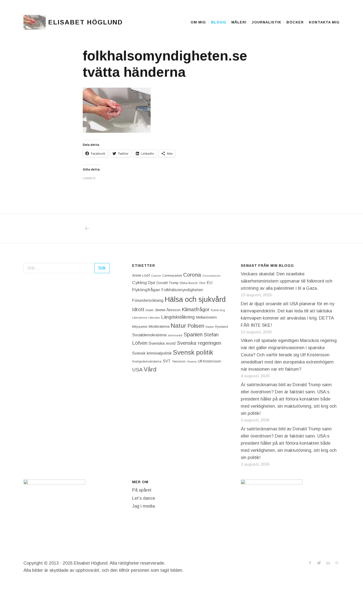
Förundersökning (147, 300)
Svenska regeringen (199, 343)
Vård (150, 369)
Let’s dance (143, 498)
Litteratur (154, 317)
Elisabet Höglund (85, 22)
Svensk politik (193, 352)
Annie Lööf (141, 275)
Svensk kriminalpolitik (152, 353)
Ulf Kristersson (209, 361)
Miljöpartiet (139, 326)
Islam (150, 310)
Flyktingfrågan (146, 289)
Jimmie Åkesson (168, 310)
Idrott (138, 309)
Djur (151, 282)
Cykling (139, 282)
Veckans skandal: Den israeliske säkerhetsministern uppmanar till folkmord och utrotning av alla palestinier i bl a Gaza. (286, 281)
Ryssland (221, 326)
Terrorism (178, 361)
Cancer (156, 275)
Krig (222, 310)
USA (137, 369)
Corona (192, 275)
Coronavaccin (211, 275)
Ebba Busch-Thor (192, 283)
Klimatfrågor (196, 309)
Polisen (195, 326)
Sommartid (175, 335)
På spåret (141, 490)
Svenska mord (162, 343)
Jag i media (143, 506)
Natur (178, 325)
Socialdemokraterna (149, 335)
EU (209, 282)
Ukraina (192, 361)
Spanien (192, 334)
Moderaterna (158, 326)
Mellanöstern (206, 317)
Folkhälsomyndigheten (182, 289)
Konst (215, 310)
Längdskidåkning (178, 317)
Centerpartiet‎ (172, 275)
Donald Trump (168, 283)
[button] (34, 22)
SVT (167, 361)
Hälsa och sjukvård (195, 299)
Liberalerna (139, 317)
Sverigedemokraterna (146, 361)
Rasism (209, 326)
